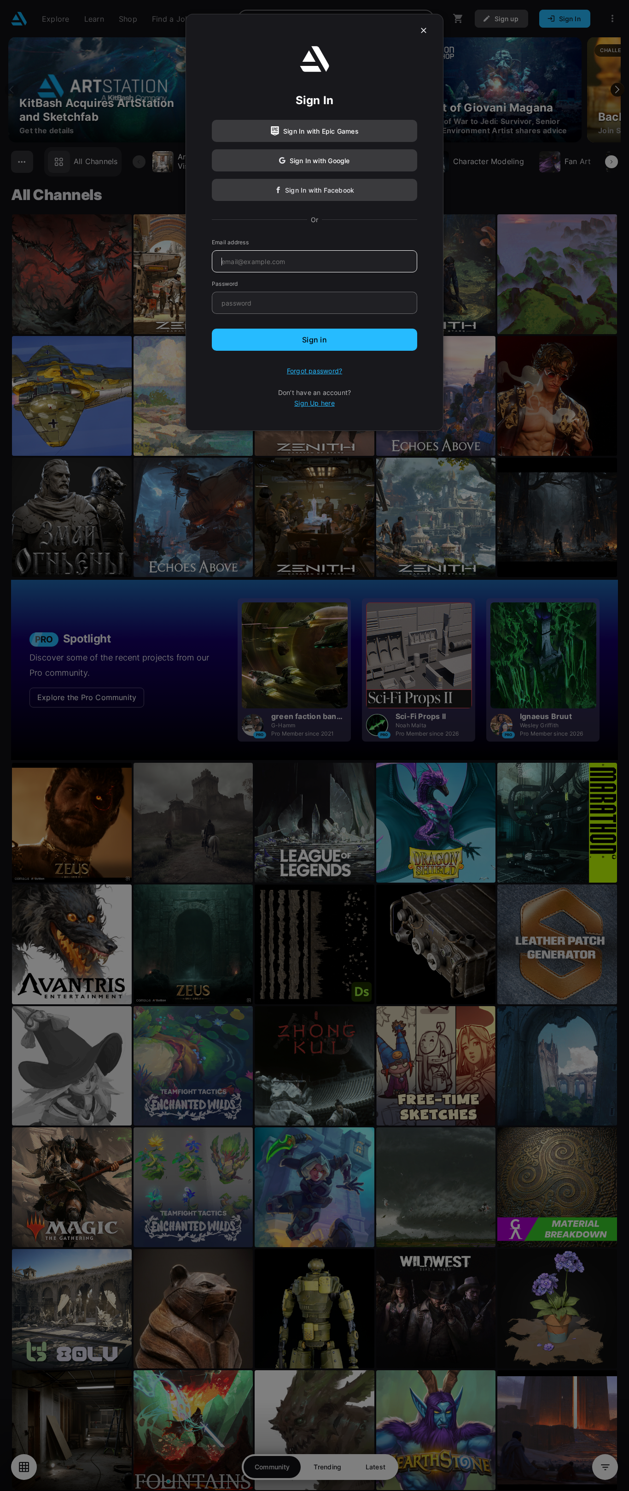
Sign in (314, 339)
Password (225, 283)
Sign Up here (314, 403)
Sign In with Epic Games (321, 131)
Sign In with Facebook (319, 190)
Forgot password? (314, 371)
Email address (230, 242)
